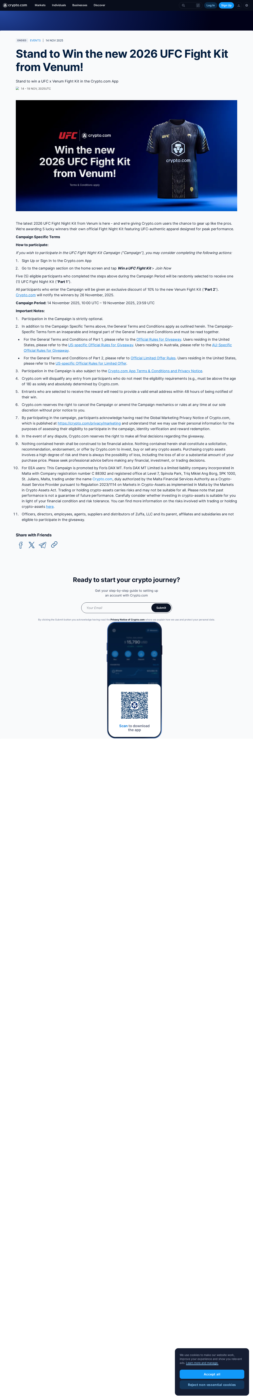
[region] (212, 1372)
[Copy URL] (54, 544)
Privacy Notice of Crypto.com (127, 619)
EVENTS (35, 40)
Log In (211, 5)
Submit (161, 607)
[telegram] (42, 545)
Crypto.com (102, 479)
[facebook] (21, 545)
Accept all (212, 1374)
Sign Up (226, 5)
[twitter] (32, 545)
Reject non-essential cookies (212, 1385)
